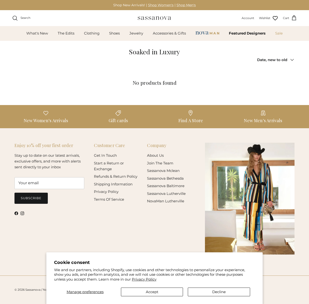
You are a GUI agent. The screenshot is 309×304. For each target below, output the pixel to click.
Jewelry (136, 33)
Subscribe (31, 198)
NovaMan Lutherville (165, 201)
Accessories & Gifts (169, 33)
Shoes (114, 33)
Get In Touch (105, 155)
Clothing (91, 33)
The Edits (66, 33)
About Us (155, 155)
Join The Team (160, 163)
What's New (37, 33)
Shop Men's (186, 5)
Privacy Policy (144, 279)
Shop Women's (161, 5)
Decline (219, 292)
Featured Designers (247, 33)
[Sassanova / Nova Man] (154, 18)
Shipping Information (113, 184)
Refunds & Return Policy (115, 176)
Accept (152, 292)
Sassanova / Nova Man (41, 289)
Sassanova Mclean (163, 170)
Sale (279, 33)
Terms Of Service (109, 199)
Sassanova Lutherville (166, 193)
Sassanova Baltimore (165, 186)
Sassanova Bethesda (165, 178)
